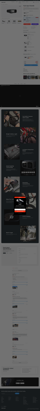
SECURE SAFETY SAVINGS (20, 211)
